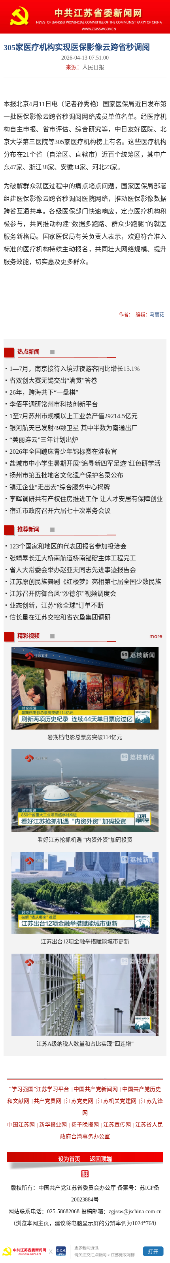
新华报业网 (53, 1125)
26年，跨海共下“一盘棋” (43, 392)
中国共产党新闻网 (96, 1089)
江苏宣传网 (117, 1125)
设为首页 (69, 1159)
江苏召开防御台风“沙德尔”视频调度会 (62, 593)
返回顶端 (101, 1159)
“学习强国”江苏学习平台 (39, 1089)
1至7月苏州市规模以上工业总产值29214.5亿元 (73, 416)
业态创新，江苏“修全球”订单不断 (56, 605)
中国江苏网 (21, 1125)
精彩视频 (28, 636)
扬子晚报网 (85, 1125)
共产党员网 (47, 1101)
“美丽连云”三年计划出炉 (43, 439)
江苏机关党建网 (117, 1101)
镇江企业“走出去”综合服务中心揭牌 (59, 487)
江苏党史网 (79, 1101)
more (155, 636)
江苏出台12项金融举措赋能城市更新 (85, 942)
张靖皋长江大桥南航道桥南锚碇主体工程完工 (72, 558)
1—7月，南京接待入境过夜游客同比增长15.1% (74, 368)
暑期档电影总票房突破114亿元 (84, 737)
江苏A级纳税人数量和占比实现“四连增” (85, 1044)
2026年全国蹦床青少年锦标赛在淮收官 (63, 451)
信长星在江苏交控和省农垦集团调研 (60, 617)
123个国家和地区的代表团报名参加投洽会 (68, 546)
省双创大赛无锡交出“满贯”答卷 (53, 380)
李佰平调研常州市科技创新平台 (53, 404)
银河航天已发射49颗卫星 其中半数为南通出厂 (73, 428)
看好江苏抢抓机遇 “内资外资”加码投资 (85, 840)
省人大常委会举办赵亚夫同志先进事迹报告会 (72, 570)
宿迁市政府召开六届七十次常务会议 (60, 510)
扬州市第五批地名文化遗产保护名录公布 (66, 475)
